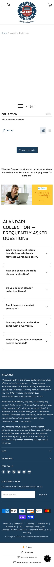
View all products (27, 150)
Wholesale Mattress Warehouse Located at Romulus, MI (25, 530)
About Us (7, 523)
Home (4, 33)
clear (48, 114)
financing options (26, 315)
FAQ (20, 526)
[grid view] (43, 130)
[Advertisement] (27, 64)
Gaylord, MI (11, 526)
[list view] (49, 130)
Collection (9, 114)
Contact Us (18, 523)
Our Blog (27, 533)
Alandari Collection (14, 119)
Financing (30, 523)
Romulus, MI (42, 523)
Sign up (43, 494)
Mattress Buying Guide (35, 526)
